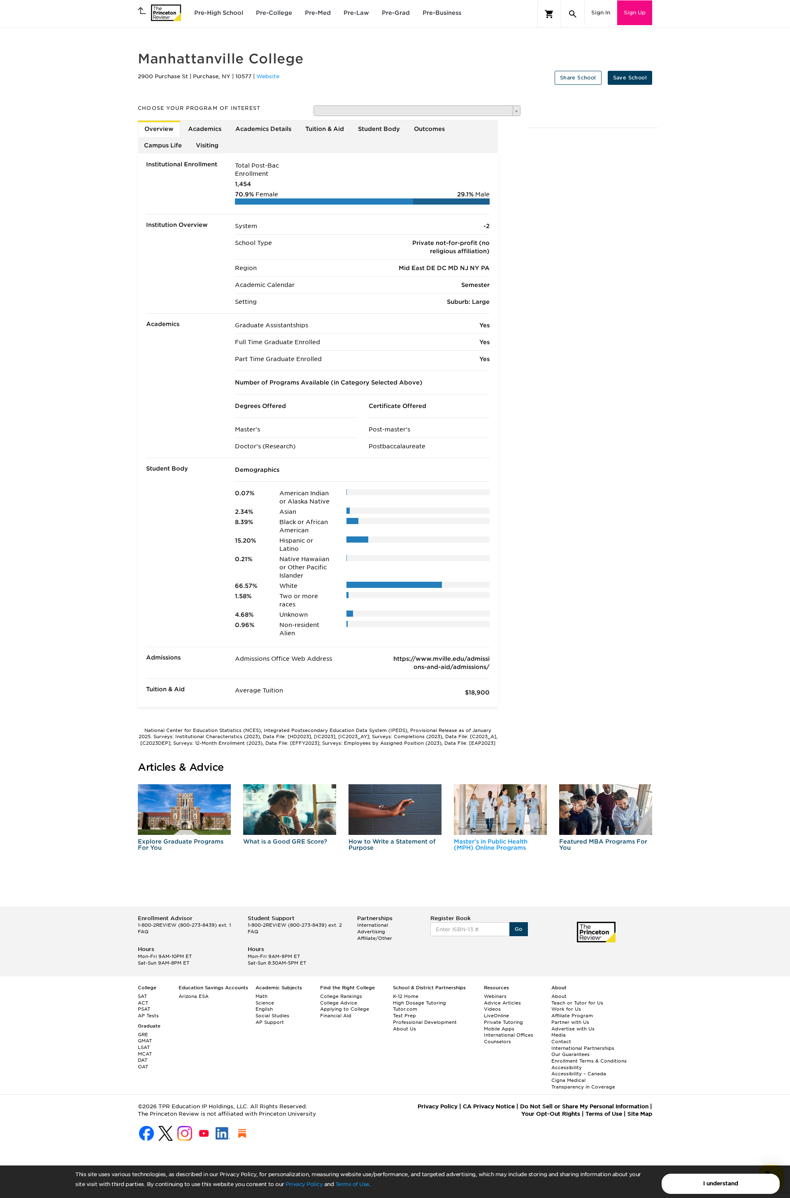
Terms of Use (352, 1184)
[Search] (572, 14)
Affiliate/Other (374, 938)
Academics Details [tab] (263, 129)
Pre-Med (318, 12)
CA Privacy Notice (489, 1106)
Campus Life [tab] (163, 145)
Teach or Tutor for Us (577, 1003)
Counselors (497, 1041)
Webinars (495, 996)
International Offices (508, 1035)
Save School (630, 78)
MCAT (145, 1054)
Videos (492, 1009)
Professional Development (425, 1022)
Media (558, 1035)
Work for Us (566, 1009)
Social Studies (272, 1016)
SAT (142, 996)
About (559, 996)
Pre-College (274, 12)
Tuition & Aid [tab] (324, 129)
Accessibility (566, 1067)
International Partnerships (582, 1048)
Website (267, 76)
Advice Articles (502, 1003)
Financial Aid (335, 1016)
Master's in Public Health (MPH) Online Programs (490, 844)
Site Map (639, 1114)
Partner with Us (570, 1022)
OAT (143, 1067)
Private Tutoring (503, 1022)
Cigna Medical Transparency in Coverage (583, 1083)
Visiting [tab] (207, 145)
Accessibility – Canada (578, 1074)
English (264, 1009)
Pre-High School (218, 12)
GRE (143, 1034)
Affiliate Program (572, 1016)
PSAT (144, 1009)
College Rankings (341, 996)
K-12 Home (405, 996)
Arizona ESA (194, 996)
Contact (561, 1041)
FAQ (143, 932)
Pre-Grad (396, 12)
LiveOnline (496, 1016)
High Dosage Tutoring (419, 1003)
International (372, 925)
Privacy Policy (304, 1184)
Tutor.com (405, 1009)
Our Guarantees (570, 1054)
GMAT (145, 1041)
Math (261, 996)
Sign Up (635, 12)
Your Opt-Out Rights (550, 1114)
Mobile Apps (499, 1029)
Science (265, 1003)
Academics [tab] (204, 129)
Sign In (600, 12)
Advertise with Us (573, 1029)
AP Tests (148, 1016)
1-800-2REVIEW (184, 925)
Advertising (371, 932)
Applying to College (344, 1009)
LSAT (144, 1047)
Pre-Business (442, 12)
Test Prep (404, 1016)
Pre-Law (356, 12)
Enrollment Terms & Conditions (589, 1061)
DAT (142, 1060)
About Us (404, 1029)
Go (519, 929)
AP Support (270, 1022)
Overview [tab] (159, 129)
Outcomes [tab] (429, 129)
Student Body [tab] (379, 129)
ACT (143, 1003)
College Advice (338, 1003)
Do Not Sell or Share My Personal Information (584, 1106)
